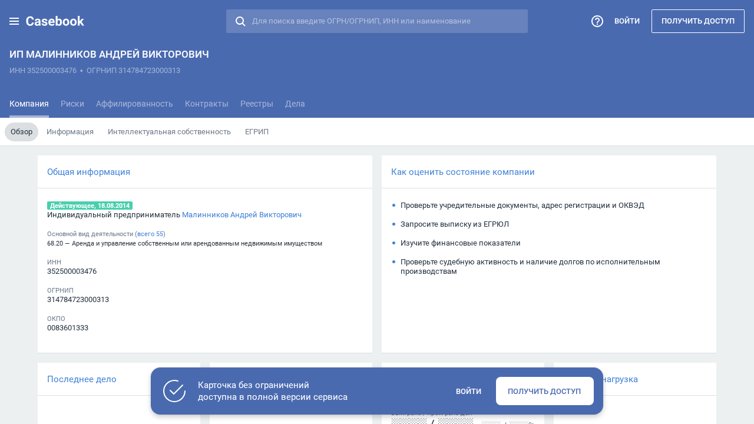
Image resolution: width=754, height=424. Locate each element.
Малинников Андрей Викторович (242, 214)
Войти (627, 20)
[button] (14, 21)
